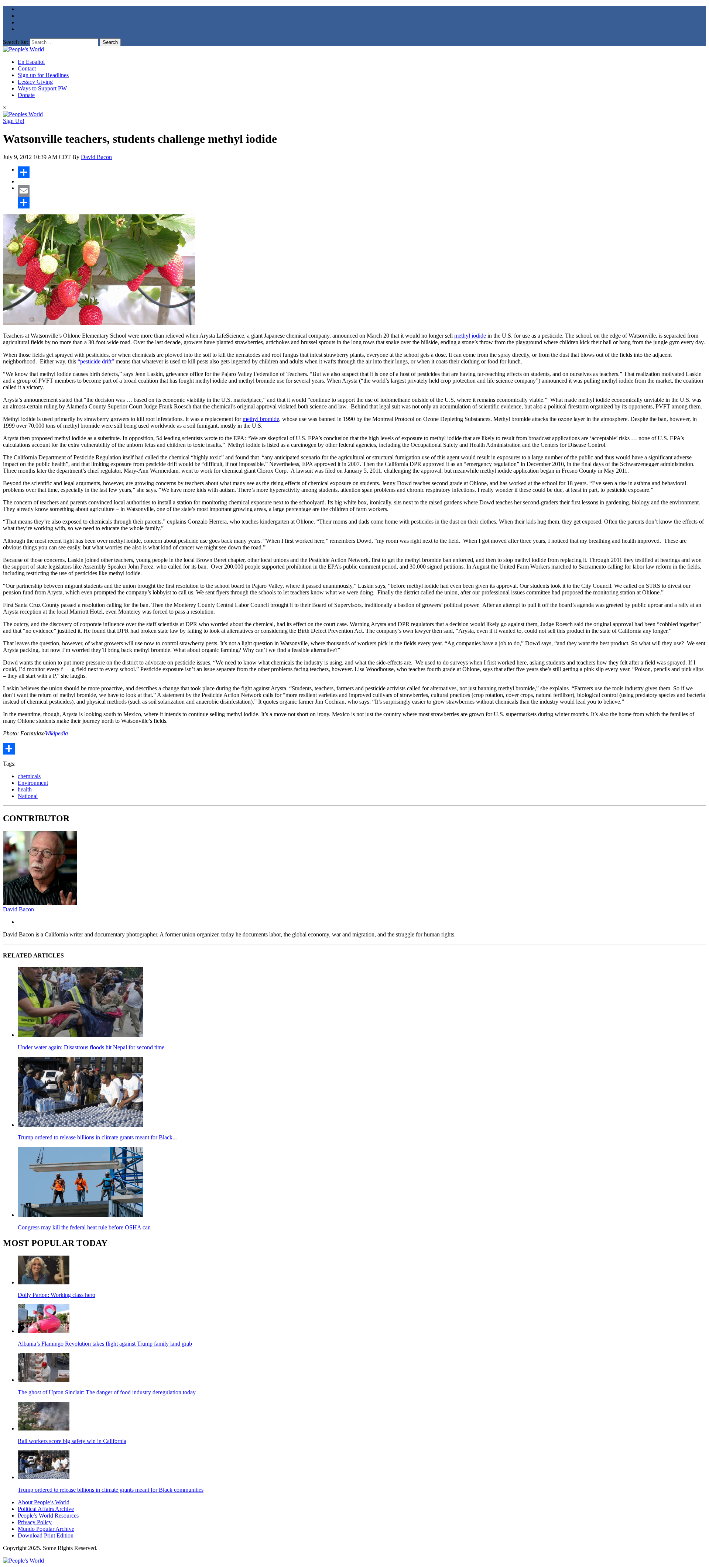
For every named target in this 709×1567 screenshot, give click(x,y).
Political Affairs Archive (46, 1509)
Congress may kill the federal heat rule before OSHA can (84, 1227)
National (28, 796)
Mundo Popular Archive (46, 1529)
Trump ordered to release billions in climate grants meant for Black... (97, 1137)
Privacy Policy (35, 1522)
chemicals (29, 776)
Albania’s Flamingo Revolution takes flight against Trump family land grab (105, 1343)
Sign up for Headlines (43, 75)
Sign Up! (13, 121)
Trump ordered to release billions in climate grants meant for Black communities (110, 1490)
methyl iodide (470, 335)
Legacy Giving (35, 82)
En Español (31, 62)
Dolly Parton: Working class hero (56, 1295)
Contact (27, 68)
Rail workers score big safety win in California (72, 1441)
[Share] (362, 172)
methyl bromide (261, 419)
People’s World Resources (48, 1515)
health (25, 789)
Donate (26, 95)
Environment (33, 783)
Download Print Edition (45, 1535)
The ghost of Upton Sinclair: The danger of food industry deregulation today (107, 1392)
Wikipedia (56, 733)
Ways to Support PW (42, 88)
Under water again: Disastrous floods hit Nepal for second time (91, 1047)
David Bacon (96, 157)
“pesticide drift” (96, 361)
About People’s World (43, 1502)
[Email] (362, 191)
